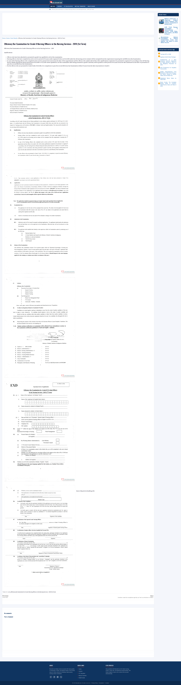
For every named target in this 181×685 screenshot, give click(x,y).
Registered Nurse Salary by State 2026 (168, 79)
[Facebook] (50, 677)
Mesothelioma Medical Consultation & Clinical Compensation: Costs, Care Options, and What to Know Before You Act (169, 40)
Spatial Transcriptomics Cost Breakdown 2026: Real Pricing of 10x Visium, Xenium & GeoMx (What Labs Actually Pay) (168, 73)
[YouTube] (57, 677)
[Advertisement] (45, 24)
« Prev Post (5, 597)
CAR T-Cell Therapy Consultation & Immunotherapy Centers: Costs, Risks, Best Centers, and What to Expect (171, 31)
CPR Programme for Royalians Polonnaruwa (168, 68)
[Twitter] (54, 677)
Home (53, 6)
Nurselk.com (78, 683)
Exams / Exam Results (11, 38)
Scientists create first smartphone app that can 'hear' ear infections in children (135, 597)
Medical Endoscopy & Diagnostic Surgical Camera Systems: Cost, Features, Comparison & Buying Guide (171, 21)
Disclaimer (101, 683)
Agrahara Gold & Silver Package (168, 57)
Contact (107, 683)
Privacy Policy (95, 683)
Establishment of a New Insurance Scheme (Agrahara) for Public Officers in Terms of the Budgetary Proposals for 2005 (168, 62)
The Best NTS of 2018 (165, 54)
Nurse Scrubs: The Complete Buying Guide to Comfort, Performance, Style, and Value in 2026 (168, 84)
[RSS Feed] (61, 677)
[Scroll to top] (177, 682)
